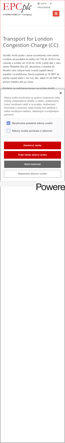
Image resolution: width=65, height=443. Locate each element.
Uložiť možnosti (32, 164)
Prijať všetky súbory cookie (32, 154)
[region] (32, 266)
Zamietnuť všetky (32, 145)
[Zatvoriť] (61, 93)
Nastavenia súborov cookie (32, 173)
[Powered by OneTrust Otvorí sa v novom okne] (49, 184)
